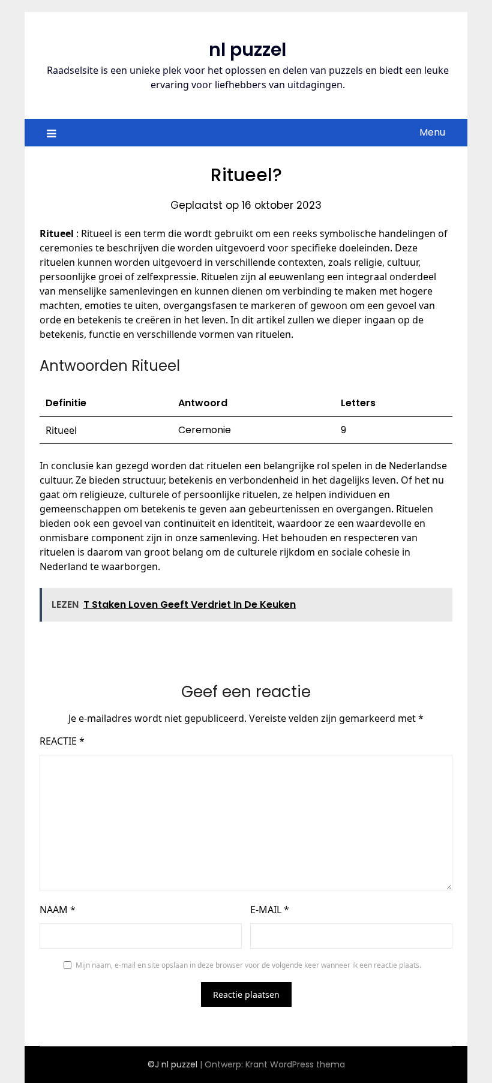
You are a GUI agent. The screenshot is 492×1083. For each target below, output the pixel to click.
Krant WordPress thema (295, 1064)
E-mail (269, 909)
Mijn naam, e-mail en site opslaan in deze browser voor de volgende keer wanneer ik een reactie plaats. (248, 965)
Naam (58, 909)
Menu (432, 132)
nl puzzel (247, 49)
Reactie (62, 741)
